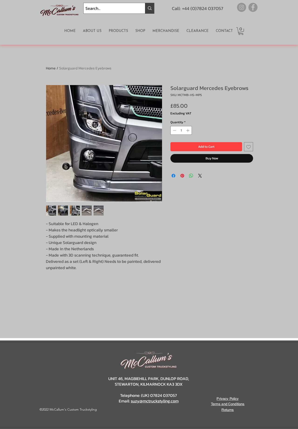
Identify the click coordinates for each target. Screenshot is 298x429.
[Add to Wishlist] (248, 146)
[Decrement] (174, 130)
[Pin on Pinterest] (182, 175)
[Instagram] (241, 7)
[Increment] (188, 130)
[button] (240, 31)
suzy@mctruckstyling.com (155, 401)
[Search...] (149, 8)
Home (51, 68)
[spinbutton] (181, 130)
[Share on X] (200, 175)
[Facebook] (252, 7)
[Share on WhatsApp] (191, 175)
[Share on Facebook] (173, 175)
